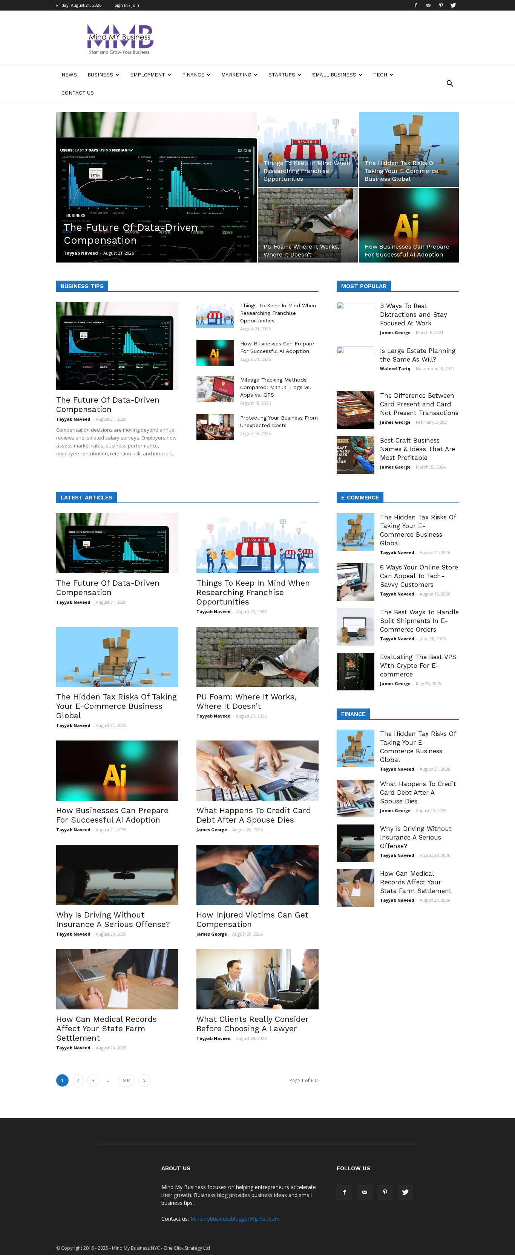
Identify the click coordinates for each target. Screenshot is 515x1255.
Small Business (334, 75)
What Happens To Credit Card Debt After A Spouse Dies (253, 815)
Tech (380, 75)
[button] (450, 84)
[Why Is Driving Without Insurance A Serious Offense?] (117, 875)
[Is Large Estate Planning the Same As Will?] (355, 365)
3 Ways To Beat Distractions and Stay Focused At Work (413, 314)
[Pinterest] (440, 5)
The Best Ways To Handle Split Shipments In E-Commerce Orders (419, 620)
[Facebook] (416, 5)
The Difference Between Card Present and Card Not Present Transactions (419, 404)
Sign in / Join (127, 5)
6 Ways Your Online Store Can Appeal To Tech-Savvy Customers (419, 575)
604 (126, 1080)
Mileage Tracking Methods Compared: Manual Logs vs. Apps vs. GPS (275, 387)
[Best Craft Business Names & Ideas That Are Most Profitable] (355, 455)
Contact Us (77, 93)
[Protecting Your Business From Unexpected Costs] (215, 427)
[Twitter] (453, 5)
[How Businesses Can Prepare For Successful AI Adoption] (409, 225)
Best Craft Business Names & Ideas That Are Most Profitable (417, 449)
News (69, 75)
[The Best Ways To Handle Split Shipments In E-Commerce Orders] (355, 627)
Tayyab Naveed (81, 253)
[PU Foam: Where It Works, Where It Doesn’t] (308, 225)
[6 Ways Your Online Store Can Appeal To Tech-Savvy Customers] (355, 582)
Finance (193, 75)
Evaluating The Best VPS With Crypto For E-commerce (418, 665)
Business (100, 75)
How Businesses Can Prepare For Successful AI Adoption (112, 815)
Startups (281, 75)
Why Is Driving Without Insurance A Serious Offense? (113, 919)
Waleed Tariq (395, 368)
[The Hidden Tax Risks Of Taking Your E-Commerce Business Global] (409, 149)
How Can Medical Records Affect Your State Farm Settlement (106, 1028)
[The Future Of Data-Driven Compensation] (156, 193)
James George (395, 332)
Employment (147, 75)
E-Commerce (360, 497)
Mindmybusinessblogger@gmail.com (235, 1218)
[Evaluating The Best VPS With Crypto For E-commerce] (355, 671)
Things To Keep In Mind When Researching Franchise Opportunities (278, 313)
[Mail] (428, 5)
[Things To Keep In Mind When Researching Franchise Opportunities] (308, 149)
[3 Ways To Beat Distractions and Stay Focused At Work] (355, 320)
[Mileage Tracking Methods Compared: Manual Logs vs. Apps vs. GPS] (215, 389)
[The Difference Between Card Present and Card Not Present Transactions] (355, 410)
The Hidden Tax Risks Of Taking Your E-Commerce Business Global (116, 706)
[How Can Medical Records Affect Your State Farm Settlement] (117, 979)
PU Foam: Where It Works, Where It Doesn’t (246, 701)
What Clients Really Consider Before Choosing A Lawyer (252, 1023)
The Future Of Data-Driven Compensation (107, 404)
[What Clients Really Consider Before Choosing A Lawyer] (257, 979)
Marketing (236, 75)
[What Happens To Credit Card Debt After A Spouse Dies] (257, 770)
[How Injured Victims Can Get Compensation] (257, 875)
